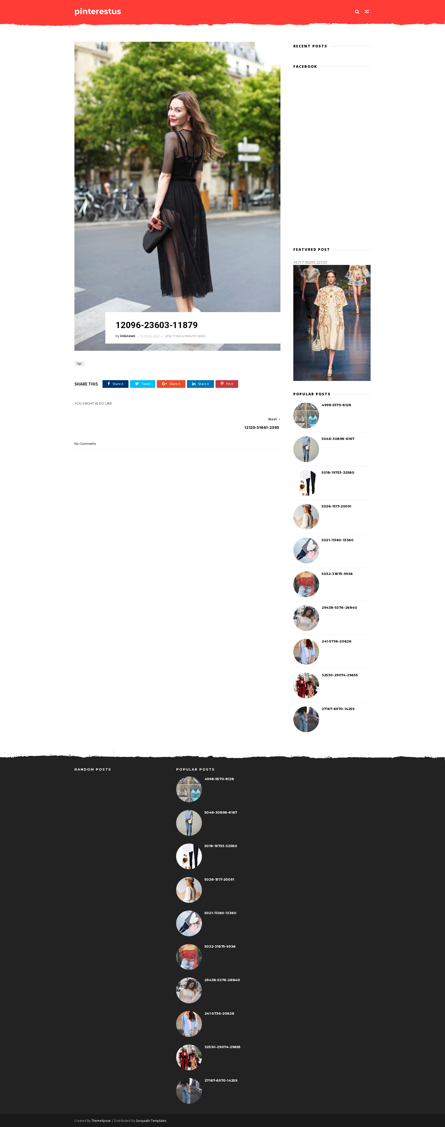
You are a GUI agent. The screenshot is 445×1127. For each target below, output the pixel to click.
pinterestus (97, 11)
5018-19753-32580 (338, 472)
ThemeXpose (101, 1120)
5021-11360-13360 (338, 540)
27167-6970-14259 (338, 709)
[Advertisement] (177, 547)
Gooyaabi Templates (151, 1120)
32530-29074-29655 (340, 675)
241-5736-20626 (336, 641)
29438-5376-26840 (339, 607)
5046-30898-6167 (338, 439)
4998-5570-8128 (336, 405)
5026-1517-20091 (336, 506)
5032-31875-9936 (337, 574)
